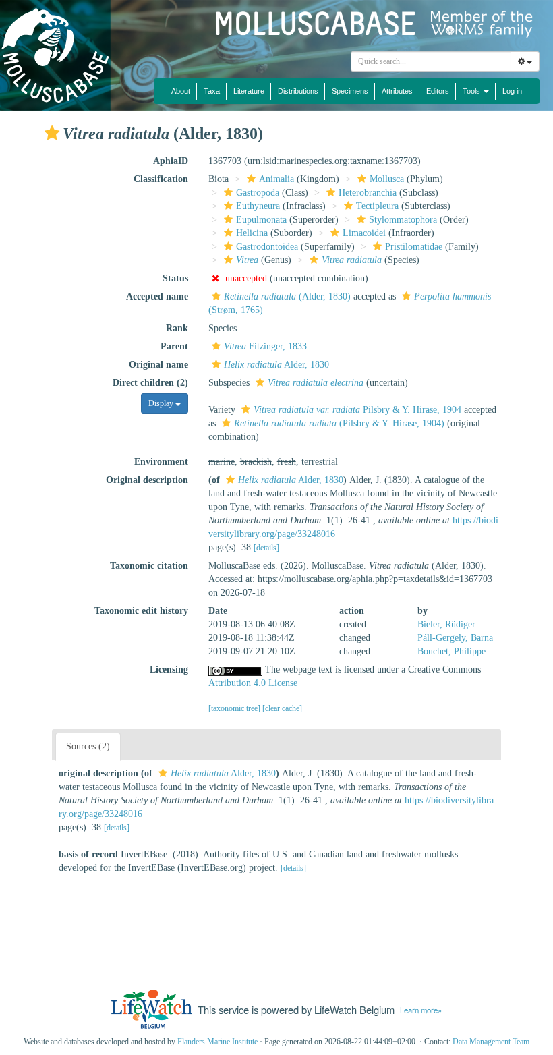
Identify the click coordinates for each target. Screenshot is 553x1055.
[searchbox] (431, 61)
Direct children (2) (150, 383)
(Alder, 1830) (287, 296)
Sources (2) (88, 746)
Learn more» (421, 1009)
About (180, 91)
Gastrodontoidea (267, 246)
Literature (248, 91)
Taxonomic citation (149, 566)
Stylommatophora (403, 220)
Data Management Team (491, 1041)
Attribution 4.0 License (252, 683)
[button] (52, 133)
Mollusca (387, 179)
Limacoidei (364, 233)
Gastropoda (257, 193)
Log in (512, 91)
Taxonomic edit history (141, 611)
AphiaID (170, 161)
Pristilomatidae (413, 246)
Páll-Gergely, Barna (455, 638)
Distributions (298, 91)
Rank (177, 328)
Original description (147, 480)
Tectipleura (377, 206)
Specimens (350, 91)
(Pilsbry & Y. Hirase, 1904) (339, 423)
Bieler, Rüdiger (446, 624)
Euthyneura (258, 206)
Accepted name (157, 296)
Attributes (397, 91)
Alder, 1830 (276, 365)
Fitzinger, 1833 (265, 346)
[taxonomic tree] (235, 708)
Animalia (276, 179)
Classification (161, 179)
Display (161, 403)
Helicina (252, 233)
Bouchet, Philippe (451, 651)
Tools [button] (472, 91)
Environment (161, 462)
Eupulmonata (261, 220)
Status (175, 278)
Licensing (169, 669)
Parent (174, 346)
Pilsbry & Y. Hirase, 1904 (357, 410)
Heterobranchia (368, 193)
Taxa (212, 91)
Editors (437, 91)
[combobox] (431, 61)
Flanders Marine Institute (217, 1041)
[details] (266, 547)
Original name (158, 365)
